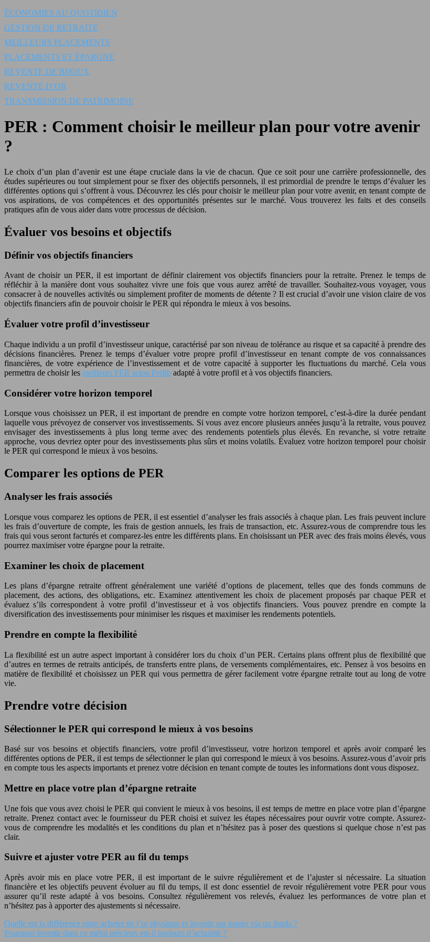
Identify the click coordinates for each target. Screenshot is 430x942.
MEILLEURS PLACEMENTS (57, 42)
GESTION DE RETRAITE (51, 27)
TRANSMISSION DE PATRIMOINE (69, 101)
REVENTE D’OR (35, 86)
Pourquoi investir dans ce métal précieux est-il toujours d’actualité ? (115, 932)
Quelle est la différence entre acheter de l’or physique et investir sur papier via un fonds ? (150, 923)
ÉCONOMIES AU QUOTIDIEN (60, 12)
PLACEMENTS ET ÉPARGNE (59, 56)
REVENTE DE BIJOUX (47, 71)
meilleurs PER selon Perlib (126, 372)
